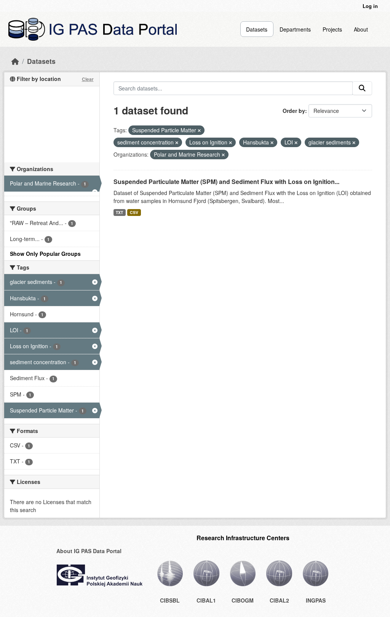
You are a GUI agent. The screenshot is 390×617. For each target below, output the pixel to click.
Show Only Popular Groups (45, 253)
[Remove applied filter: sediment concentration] (176, 143)
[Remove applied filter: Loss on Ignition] (230, 143)
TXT (119, 212)
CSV (134, 212)
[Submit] (362, 88)
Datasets (256, 29)
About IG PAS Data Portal (88, 551)
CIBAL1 (206, 600)
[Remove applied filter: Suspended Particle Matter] (199, 130)
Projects (332, 29)
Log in (370, 6)
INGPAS (316, 600)
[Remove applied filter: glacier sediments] (353, 143)
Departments (295, 29)
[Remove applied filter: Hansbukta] (271, 143)
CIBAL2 (279, 600)
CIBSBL (170, 600)
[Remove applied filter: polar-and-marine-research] (223, 155)
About (361, 29)
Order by (294, 110)
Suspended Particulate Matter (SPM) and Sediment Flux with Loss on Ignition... (226, 181)
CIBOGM (243, 600)
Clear (88, 79)
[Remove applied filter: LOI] (295, 143)
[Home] (15, 61)
